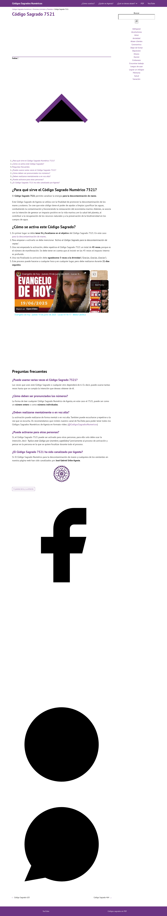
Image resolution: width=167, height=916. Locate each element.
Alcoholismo (136, 32)
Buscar (136, 13)
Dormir (136, 57)
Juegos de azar (136, 66)
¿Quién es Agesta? (105, 3)
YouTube (151, 3)
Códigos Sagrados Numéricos (27, 3)
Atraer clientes (136, 41)
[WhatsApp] (61, 893)
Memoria (136, 72)
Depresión (136, 50)
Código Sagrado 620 (22, 897)
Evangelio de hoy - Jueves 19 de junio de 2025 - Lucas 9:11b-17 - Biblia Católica (52, 273)
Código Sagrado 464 (101, 897)
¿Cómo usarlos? (88, 3)
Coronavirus (136, 44)
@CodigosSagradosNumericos (82, 424)
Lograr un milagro (136, 69)
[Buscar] (136, 21)
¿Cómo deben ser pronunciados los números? (31, 173)
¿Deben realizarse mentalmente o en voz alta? (31, 176)
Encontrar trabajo (136, 63)
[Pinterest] (61, 793)
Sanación (136, 79)
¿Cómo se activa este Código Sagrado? (28, 164)
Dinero (136, 54)
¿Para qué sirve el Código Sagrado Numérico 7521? (33, 160)
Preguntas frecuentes (21, 167)
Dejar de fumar (136, 47)
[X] (61, 693)
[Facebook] (61, 594)
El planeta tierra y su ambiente (23, 489)
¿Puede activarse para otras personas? (28, 179)
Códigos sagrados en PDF (117, 911)
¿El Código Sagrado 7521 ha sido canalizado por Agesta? (36, 182)
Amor (136, 35)
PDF (142, 3)
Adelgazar (136, 29)
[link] (18, 274)
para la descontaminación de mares (29, 236)
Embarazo (136, 60)
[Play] (99, 294)
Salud (136, 76)
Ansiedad (136, 38)
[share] (85, 273)
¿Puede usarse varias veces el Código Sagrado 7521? (34, 170)
